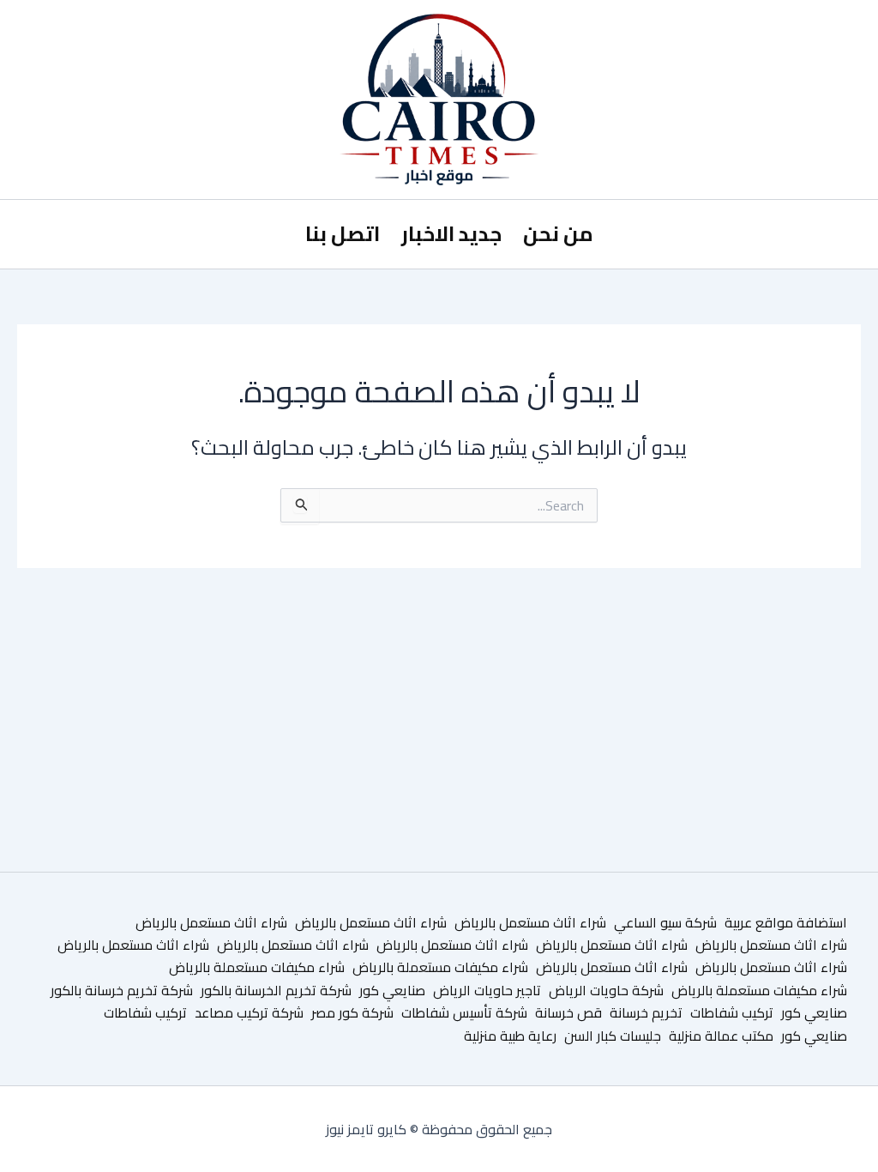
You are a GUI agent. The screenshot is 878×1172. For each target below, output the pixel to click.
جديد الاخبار (451, 233)
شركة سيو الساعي (665, 922)
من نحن (558, 233)
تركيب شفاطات (731, 1012)
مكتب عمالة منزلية (721, 1035)
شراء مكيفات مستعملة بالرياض (440, 967)
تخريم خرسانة (646, 1012)
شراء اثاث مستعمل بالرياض (530, 922)
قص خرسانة (568, 1012)
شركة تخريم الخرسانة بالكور (276, 990)
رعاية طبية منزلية (510, 1035)
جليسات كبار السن (612, 1035)
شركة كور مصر (352, 1012)
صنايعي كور (392, 990)
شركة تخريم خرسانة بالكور (122, 990)
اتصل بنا (342, 233)
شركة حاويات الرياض (606, 990)
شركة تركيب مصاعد (249, 1012)
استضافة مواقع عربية (786, 922)
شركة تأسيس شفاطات (464, 1012)
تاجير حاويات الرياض (487, 990)
